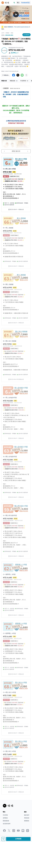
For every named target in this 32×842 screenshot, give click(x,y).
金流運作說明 (6, 823)
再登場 (7, 33)
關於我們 (26, 815)
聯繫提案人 (6, 75)
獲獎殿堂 (26, 821)
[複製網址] (26, 75)
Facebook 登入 (25, 2)
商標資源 (26, 818)
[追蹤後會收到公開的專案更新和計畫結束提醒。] (3, 839)
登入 (18, 2)
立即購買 (18, 839)
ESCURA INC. (9, 35)
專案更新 (14, 81)
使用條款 (5, 818)
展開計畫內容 (16, 151)
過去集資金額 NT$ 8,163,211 (16, 47)
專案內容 (4, 81)
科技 (12, 33)
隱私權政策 (6, 821)
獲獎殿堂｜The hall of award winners (18, 27)
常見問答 (24, 81)
